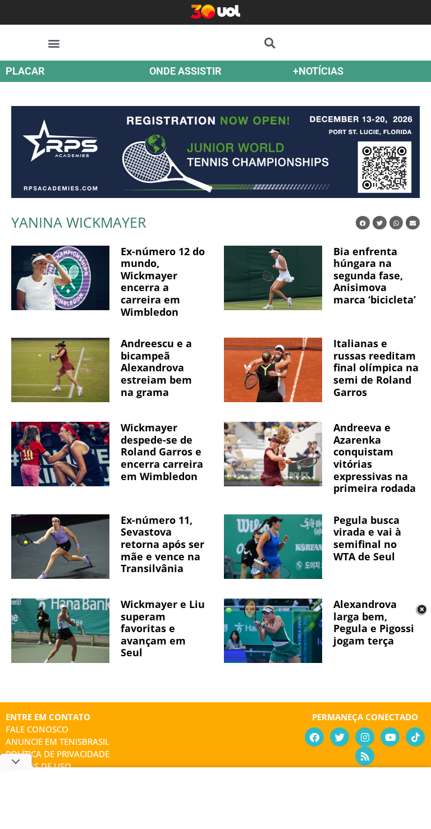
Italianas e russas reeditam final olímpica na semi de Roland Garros (376, 367)
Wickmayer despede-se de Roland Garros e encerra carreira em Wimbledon (162, 451)
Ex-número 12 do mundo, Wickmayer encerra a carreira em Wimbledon (163, 282)
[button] (54, 43)
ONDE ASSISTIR (185, 71)
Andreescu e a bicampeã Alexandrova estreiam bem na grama (156, 367)
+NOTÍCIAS (318, 71)
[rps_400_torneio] (215, 194)
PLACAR (25, 71)
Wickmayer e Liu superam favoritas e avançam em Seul (163, 628)
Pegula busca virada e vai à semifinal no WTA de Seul (367, 538)
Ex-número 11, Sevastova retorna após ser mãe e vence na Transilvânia (162, 544)
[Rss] (364, 756)
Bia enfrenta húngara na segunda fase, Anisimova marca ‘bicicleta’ (374, 275)
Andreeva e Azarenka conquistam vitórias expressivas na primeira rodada (374, 458)
